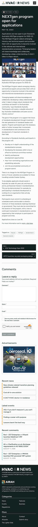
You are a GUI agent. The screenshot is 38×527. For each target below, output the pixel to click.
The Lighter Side (7, 523)
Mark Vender (8, 12)
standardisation (30, 232)
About (4, 516)
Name (4, 304)
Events (4, 504)
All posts (5, 519)
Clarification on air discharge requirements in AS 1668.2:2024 (16, 445)
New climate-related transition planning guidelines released (18, 386)
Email (4, 311)
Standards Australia (8, 236)
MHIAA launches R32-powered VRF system (17, 455)
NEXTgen (20, 232)
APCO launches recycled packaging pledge (18, 256)
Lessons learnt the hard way (14, 422)
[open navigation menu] (34, 2)
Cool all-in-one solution (12, 392)
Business (22, 504)
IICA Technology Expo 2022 (14, 248)
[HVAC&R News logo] (15, 3)
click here (29, 223)
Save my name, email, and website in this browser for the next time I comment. (20, 319)
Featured (13, 232)
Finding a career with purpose (14, 417)
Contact (22, 516)
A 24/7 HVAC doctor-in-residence (16, 398)
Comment (5, 285)
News (16, 12)
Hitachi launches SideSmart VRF (15, 436)
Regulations (6, 507)
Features (22, 501)
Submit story (23, 519)
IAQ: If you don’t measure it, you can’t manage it (17, 411)
